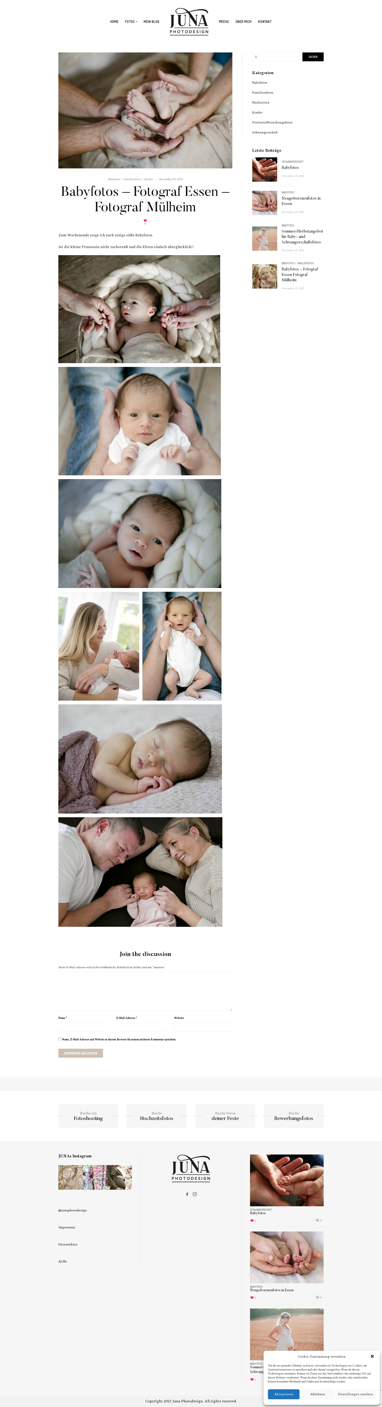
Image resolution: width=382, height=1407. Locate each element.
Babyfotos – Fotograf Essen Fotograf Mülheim (300, 275)
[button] (372, 1356)
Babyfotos (259, 82)
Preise (224, 21)
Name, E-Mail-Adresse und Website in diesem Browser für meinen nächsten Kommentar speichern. (119, 1039)
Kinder (257, 112)
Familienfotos (262, 92)
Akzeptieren (283, 1394)
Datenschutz (67, 1244)
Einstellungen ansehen (355, 1394)
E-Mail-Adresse (126, 1018)
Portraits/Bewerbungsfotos (272, 122)
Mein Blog (151, 21)
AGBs (62, 1261)
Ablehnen (317, 1394)
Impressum (66, 1227)
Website (179, 1018)
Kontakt (264, 21)
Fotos (130, 21)
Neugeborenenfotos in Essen (272, 1290)
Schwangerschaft (265, 132)
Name (62, 1018)
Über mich (244, 21)
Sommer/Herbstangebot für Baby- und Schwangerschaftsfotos (302, 237)
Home (114, 21)
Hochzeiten (260, 102)
